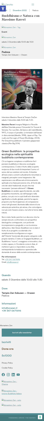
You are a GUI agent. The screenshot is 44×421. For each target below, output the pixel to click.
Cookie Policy (7, 368)
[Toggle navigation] (32, 4)
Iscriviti (6, 342)
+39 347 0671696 (12, 259)
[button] (3, 8)
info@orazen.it (12, 262)
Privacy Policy (7, 363)
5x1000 (7, 355)
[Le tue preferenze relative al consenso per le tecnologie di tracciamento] (40, 417)
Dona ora (7, 348)
